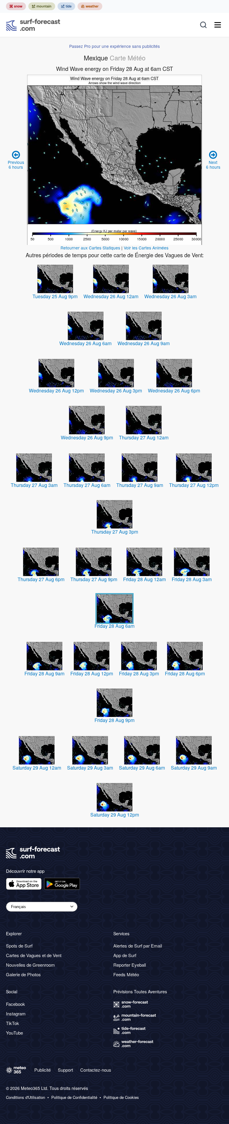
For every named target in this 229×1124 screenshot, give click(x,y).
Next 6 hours (213, 164)
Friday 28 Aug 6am (114, 625)
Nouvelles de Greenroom (30, 965)
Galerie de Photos (23, 974)
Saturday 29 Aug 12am (37, 767)
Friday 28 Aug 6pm (185, 673)
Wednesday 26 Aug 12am (110, 296)
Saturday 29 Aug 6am (142, 767)
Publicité (42, 1070)
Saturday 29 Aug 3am (90, 767)
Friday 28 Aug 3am (192, 579)
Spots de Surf (19, 945)
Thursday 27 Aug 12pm (194, 485)
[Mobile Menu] (217, 24)
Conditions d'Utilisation (25, 1097)
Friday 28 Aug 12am (144, 579)
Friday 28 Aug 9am (44, 673)
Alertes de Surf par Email (137, 945)
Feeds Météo (126, 974)
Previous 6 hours (16, 164)
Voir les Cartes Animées (146, 248)
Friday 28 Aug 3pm (139, 673)
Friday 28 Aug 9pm (114, 720)
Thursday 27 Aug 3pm (114, 531)
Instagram (16, 1013)
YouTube (14, 1032)
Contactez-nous (95, 1070)
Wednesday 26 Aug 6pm (174, 390)
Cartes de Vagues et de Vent (33, 955)
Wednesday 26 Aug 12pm (56, 390)
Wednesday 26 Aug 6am (85, 343)
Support (65, 1070)
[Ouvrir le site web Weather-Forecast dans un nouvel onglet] (90, 6)
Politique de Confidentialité (74, 1097)
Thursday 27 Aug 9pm (93, 579)
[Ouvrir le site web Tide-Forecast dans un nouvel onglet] (66, 6)
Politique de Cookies (121, 1097)
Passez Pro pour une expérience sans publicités (114, 46)
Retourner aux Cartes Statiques (90, 248)
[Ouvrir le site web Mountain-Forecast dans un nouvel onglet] (41, 6)
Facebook (15, 1004)
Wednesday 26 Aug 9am (143, 343)
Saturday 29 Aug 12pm (114, 814)
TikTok (12, 1023)
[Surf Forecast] (33, 25)
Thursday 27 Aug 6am (87, 485)
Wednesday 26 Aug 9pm (87, 437)
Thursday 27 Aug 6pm (41, 579)
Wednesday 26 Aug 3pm (116, 390)
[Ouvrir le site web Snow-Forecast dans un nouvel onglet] (16, 6)
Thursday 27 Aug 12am (143, 437)
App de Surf (124, 955)
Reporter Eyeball (129, 965)
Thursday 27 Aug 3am (34, 485)
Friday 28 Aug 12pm (91, 673)
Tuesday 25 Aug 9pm (55, 296)
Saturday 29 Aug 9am (194, 767)
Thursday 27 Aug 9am (139, 485)
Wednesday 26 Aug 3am (170, 296)
